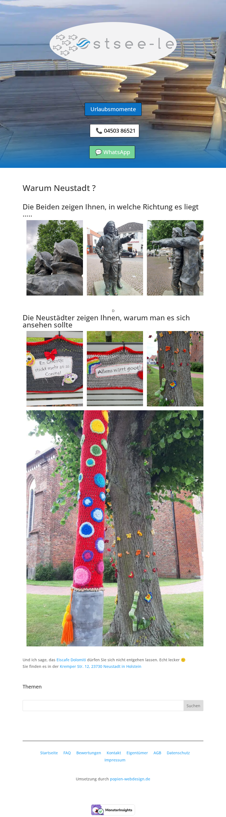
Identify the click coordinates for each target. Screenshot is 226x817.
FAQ (67, 752)
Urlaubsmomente (113, 109)
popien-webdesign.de (130, 779)
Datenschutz (178, 752)
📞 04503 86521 (116, 130)
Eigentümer (137, 752)
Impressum (114, 760)
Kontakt (114, 752)
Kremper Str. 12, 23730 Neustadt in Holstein (100, 666)
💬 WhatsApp (112, 152)
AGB (157, 752)
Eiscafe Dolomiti (72, 659)
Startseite (49, 752)
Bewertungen (88, 752)
